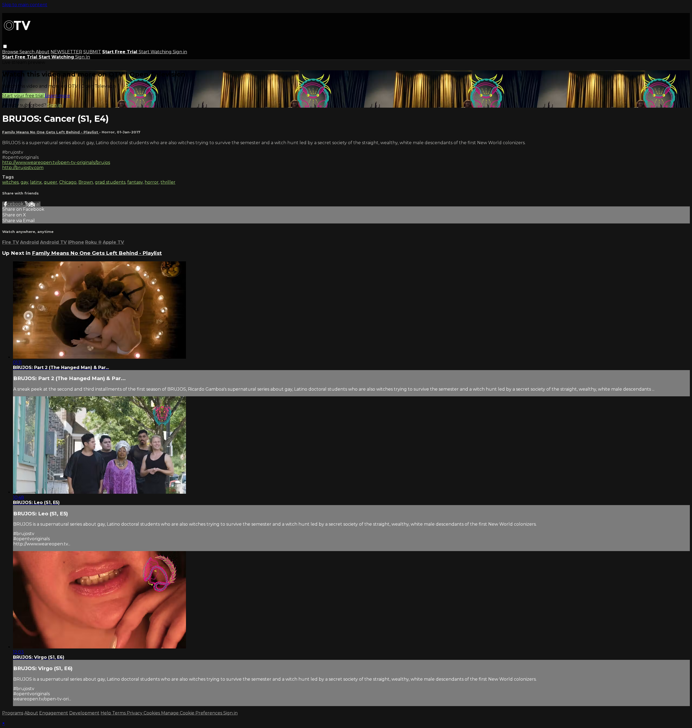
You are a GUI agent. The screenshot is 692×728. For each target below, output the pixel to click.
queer (50, 182)
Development (84, 713)
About (42, 51)
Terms (119, 713)
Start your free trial (23, 95)
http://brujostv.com (23, 167)
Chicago (67, 182)
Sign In (82, 57)
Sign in (180, 51)
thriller (168, 182)
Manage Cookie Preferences (192, 713)
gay (24, 182)
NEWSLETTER (66, 51)
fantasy (135, 182)
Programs (12, 713)
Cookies (152, 713)
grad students (110, 182)
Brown (85, 182)
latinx (36, 182)
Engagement (53, 713)
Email (35, 203)
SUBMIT (92, 51)
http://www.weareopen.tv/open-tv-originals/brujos (56, 162)
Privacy (135, 713)
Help (106, 713)
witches (10, 182)
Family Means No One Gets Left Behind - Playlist (50, 132)
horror (152, 182)
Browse (10, 51)
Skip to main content (24, 4)
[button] (5, 46)
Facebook (13, 203)
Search (27, 51)
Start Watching (156, 51)
